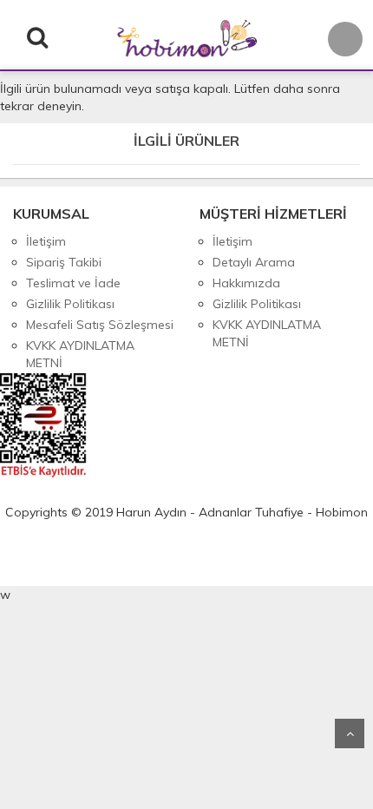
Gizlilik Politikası (70, 304)
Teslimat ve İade (73, 283)
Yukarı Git (349, 733)
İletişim (46, 241)
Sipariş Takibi (63, 262)
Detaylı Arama (254, 262)
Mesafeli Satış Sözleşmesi (99, 324)
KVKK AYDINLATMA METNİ (80, 354)
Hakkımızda (246, 283)
